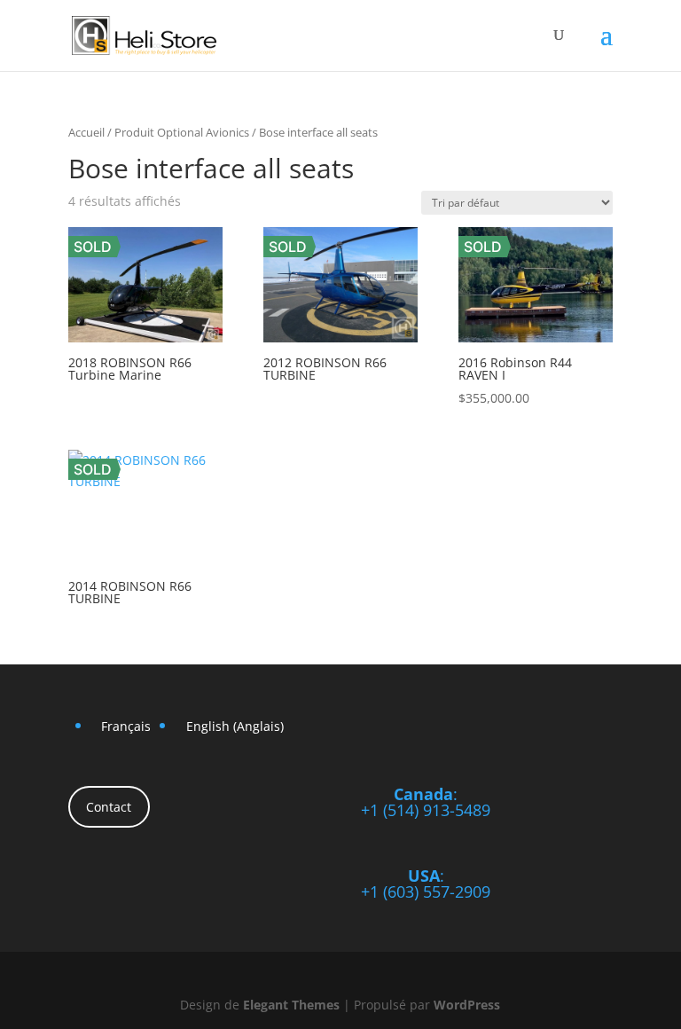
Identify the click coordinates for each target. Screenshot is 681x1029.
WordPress (467, 1004)
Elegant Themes (291, 1004)
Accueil (86, 132)
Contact (108, 806)
